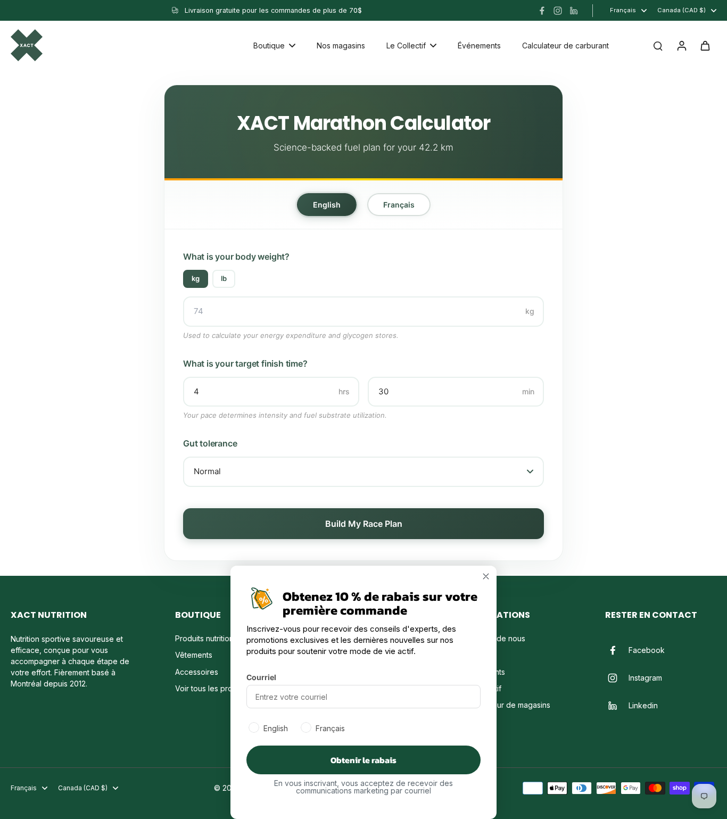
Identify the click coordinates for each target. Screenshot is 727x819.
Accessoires (196, 671)
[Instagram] (558, 10)
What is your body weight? (236, 256)
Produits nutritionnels (211, 638)
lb (224, 278)
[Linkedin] (574, 10)
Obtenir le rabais (363, 760)
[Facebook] (542, 10)
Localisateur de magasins (506, 704)
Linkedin (643, 705)
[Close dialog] (486, 576)
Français (399, 204)
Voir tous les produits (212, 688)
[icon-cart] (704, 45)
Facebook (647, 650)
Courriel (261, 677)
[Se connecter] (681, 45)
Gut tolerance (210, 443)
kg (196, 278)
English (327, 204)
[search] (658, 45)
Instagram (645, 677)
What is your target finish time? (245, 363)
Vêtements (193, 654)
